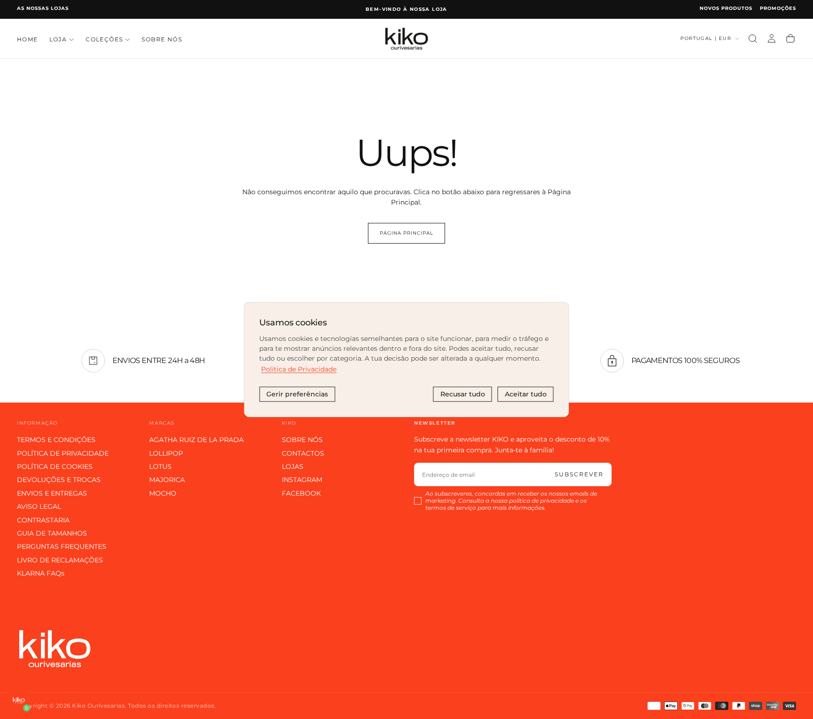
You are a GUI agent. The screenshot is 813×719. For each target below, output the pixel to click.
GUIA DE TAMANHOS (52, 533)
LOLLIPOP (166, 453)
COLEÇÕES (104, 39)
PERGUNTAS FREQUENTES (61, 546)
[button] (752, 38)
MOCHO (162, 493)
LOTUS (160, 466)
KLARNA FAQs (40, 573)
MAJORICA (167, 479)
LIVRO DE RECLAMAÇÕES (60, 560)
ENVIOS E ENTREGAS (52, 493)
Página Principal (406, 233)
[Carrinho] (790, 38)
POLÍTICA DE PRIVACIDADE (63, 453)
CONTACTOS (303, 453)
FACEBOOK (301, 493)
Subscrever (579, 474)
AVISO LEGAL (39, 506)
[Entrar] (771, 38)
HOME (27, 39)
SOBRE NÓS (162, 39)
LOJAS (292, 466)
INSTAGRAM (302, 479)
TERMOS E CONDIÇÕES (56, 439)
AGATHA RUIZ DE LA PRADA (196, 439)
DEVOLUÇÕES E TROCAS (59, 479)
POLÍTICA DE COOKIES (55, 466)
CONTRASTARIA (43, 520)
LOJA (58, 39)
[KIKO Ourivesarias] (54, 648)
